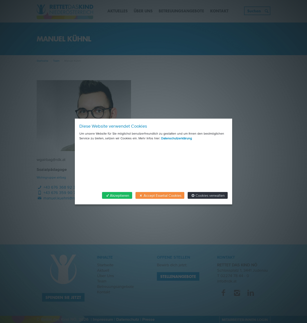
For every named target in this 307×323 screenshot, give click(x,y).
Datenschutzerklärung (176, 138)
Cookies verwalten (210, 195)
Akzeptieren (119, 195)
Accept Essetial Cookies (162, 195)
